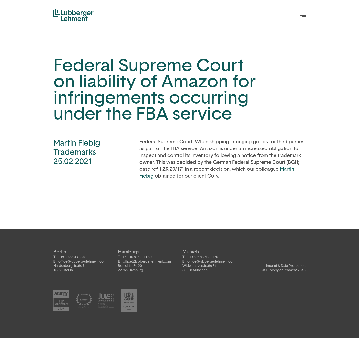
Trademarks (74, 152)
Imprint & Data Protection (286, 266)
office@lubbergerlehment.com (82, 261)
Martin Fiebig (76, 142)
